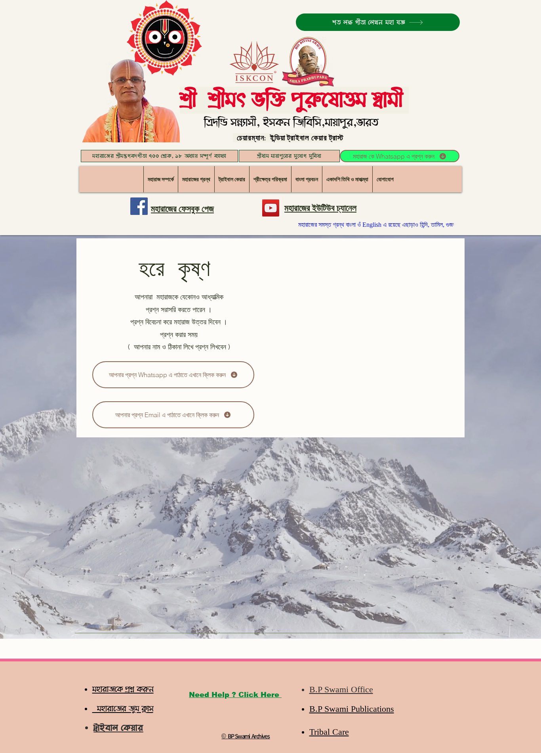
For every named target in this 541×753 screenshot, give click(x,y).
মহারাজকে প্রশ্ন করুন (123, 689)
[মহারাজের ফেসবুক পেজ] (139, 206)
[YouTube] (270, 208)
